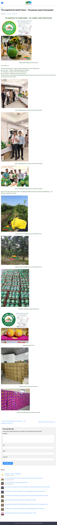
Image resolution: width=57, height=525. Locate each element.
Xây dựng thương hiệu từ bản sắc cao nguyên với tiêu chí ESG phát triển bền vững (23, 478)
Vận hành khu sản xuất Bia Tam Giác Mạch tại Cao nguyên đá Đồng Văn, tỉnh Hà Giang (24, 508)
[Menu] (2, 3)
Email (4, 451)
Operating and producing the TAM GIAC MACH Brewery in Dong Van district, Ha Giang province (26, 504)
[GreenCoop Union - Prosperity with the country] (28, 3)
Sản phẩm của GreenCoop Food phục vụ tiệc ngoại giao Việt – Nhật (20, 513)
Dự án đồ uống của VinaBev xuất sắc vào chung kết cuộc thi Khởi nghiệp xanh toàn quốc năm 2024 (27, 487)
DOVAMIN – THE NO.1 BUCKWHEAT (13, 473)
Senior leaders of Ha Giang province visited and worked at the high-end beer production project (26, 495)
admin (16, 13)
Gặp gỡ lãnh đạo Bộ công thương (46, 422)
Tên (3, 445)
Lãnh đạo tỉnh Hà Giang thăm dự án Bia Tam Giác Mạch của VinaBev (20, 500)
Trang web (5, 457)
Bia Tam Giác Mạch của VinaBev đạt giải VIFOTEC (16, 482)
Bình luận (5, 433)
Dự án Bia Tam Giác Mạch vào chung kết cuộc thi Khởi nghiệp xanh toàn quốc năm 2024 (25, 491)
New (2, 8)
